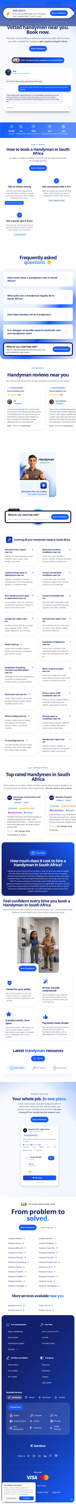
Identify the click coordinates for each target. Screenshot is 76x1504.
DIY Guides (12, 1377)
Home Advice (13, 1365)
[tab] (17, 1068)
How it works (13, 1337)
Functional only (11, 1498)
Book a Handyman (15, 1332)
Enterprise (46, 1371)
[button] (12, 1349)
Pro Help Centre (48, 1343)
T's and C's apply (35, 16)
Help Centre (46, 1383)
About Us (45, 1365)
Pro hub (45, 1337)
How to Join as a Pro (50, 1332)
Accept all (26, 1498)
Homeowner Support (16, 1343)
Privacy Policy (42, 1492)
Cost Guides (13, 1371)
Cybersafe (56, 1492)
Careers (45, 1377)
